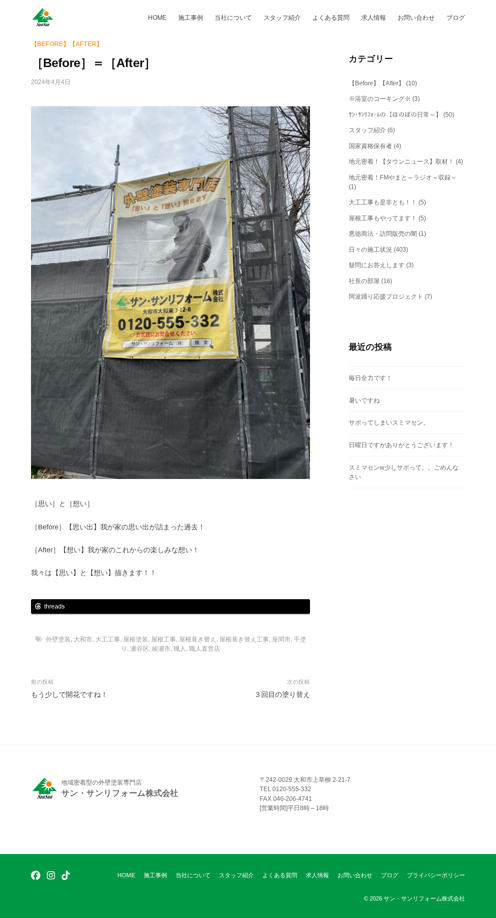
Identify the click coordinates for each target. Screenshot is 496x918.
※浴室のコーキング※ (380, 98)
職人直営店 (204, 648)
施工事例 (190, 17)
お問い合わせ (416, 17)
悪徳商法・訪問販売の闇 (383, 233)
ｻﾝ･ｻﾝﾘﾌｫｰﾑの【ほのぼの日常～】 (395, 114)
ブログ (455, 17)
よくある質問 (331, 17)
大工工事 (107, 639)
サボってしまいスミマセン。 (389, 422)
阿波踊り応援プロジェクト (386, 296)
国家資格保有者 (370, 145)
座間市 (281, 639)
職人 (180, 648)
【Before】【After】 (67, 43)
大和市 (83, 639)
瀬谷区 (139, 648)
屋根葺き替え (197, 639)
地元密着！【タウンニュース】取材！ (401, 161)
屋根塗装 (135, 639)
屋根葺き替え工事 (244, 639)
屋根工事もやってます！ (383, 217)
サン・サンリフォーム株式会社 (424, 898)
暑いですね (364, 400)
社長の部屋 (364, 280)
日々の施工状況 (370, 249)
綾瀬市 (161, 648)
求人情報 (373, 17)
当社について (233, 17)
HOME (157, 17)
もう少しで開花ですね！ (69, 694)
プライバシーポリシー (436, 875)
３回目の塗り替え (282, 694)
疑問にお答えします (377, 264)
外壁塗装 (58, 639)
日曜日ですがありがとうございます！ (401, 444)
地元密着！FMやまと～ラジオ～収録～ (403, 177)
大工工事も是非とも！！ (383, 202)
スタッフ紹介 (282, 17)
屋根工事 (163, 639)
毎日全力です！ (370, 377)
